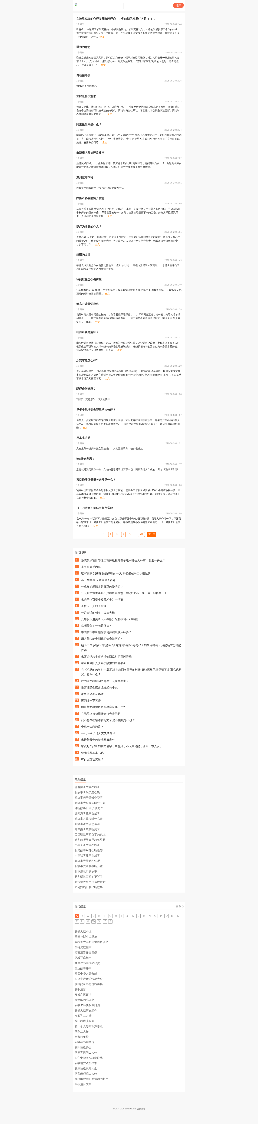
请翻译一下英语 (91, 700)
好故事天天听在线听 (87, 860)
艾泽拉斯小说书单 (86, 936)
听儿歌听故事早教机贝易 (90, 839)
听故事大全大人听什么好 (90, 802)
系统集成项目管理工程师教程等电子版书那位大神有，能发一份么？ (123, 560)
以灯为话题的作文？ (89, 226)
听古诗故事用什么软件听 (90, 881)
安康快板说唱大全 (86, 1068)
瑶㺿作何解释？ (86, 388)
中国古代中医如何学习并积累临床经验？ (106, 632)
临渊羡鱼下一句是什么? (96, 625)
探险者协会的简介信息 (90, 198)
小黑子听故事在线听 (87, 845)
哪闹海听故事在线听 (87, 813)
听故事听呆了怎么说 (87, 792)
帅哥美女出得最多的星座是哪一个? (103, 707)
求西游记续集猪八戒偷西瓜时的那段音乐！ (107, 656)
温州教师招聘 (84, 177)
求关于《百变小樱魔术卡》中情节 (102, 599)
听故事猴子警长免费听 (89, 797)
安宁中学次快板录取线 (89, 1057)
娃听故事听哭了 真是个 (89, 808)
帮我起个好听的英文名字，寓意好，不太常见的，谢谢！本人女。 (122, 746)
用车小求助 (83, 437)
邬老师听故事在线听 (87, 787)
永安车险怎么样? (87, 360)
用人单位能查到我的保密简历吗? (101, 638)
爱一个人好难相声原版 (89, 1026)
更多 (178, 906)
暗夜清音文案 (83, 1084)
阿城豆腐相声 (83, 957)
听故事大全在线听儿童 (89, 866)
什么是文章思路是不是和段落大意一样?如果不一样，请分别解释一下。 (125, 593)
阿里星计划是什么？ (89, 124)
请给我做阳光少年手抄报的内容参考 (103, 663)
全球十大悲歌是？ (92, 726)
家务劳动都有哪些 (92, 694)
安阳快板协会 (83, 1047)
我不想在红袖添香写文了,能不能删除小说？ (108, 720)
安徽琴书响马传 (84, 1042)
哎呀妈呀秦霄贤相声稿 (89, 984)
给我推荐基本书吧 (92, 752)
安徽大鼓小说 (83, 931)
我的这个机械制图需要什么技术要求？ (105, 681)
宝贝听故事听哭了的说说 (90, 834)
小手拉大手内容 (91, 566)
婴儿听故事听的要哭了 (89, 876)
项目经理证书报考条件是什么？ (96, 479)
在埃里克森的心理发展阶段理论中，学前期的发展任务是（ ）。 (116, 18)
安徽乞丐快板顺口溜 (87, 1005)
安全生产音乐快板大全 (89, 978)
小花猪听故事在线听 (87, 855)
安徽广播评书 (83, 994)
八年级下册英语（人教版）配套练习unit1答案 (109, 619)
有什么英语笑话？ (92, 759)
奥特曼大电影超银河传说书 (91, 942)
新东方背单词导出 (87, 303)
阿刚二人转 (82, 1031)
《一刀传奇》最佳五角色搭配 (94, 507)
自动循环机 (83, 75)
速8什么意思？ (85, 458)
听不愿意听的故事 (86, 871)
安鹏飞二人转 (83, 1015)
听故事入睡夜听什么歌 (89, 818)
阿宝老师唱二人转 (86, 1073)
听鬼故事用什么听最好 (89, 850)
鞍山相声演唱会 (84, 1021)
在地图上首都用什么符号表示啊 (100, 713)
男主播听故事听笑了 (87, 829)
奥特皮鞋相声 (83, 947)
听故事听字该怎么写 (87, 823)
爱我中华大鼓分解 (86, 973)
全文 (102, 36)
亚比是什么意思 (86, 96)
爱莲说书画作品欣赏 (87, 963)
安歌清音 (80, 989)
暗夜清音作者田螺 (86, 952)
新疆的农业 (83, 254)
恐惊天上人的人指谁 (93, 606)
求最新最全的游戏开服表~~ (98, 739)
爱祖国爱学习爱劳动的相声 (91, 1078)
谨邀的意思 (83, 46)
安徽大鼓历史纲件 (86, 1010)
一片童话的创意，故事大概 (98, 612)
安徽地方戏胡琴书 (86, 1063)
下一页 (151, 534)
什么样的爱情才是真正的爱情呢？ (102, 586)
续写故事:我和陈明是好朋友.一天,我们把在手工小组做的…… (118, 573)
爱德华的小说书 (84, 999)
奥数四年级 (82, 1036)
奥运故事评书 (83, 968)
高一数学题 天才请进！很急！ (99, 580)
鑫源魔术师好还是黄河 (90, 152)
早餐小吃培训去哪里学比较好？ (96, 409)
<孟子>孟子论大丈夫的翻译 (98, 733)
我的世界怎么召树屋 (89, 279)
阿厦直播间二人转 (86, 1052)
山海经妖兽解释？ (87, 332)
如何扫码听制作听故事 (89, 887)
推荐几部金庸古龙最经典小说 (99, 687)
